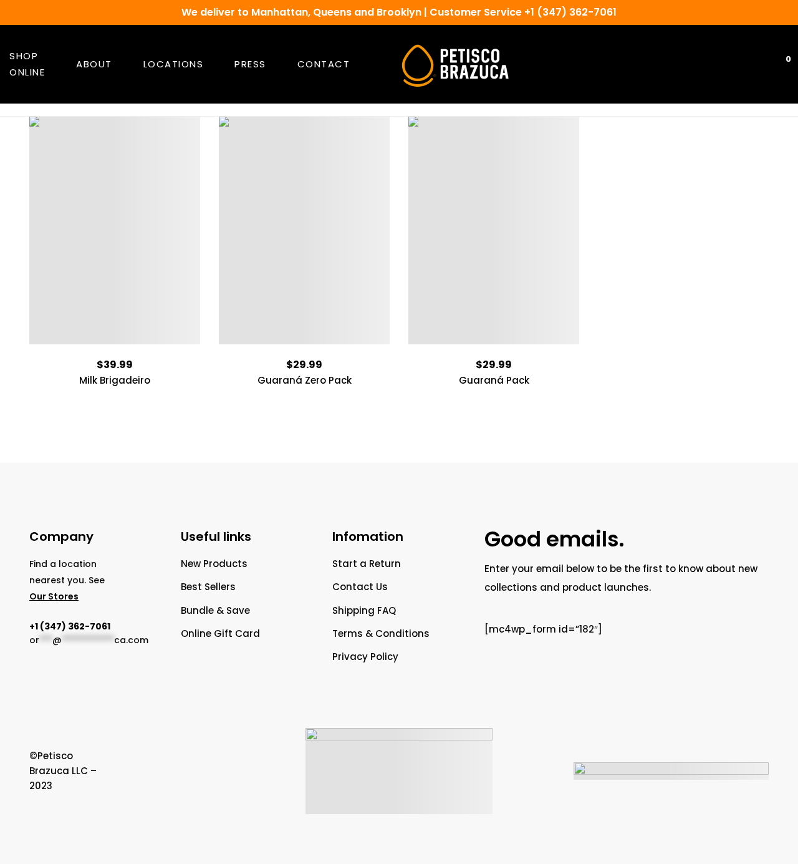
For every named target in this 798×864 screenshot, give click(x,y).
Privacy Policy (365, 656)
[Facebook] (108, 771)
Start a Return (366, 563)
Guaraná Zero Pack (304, 380)
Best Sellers (208, 586)
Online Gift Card (220, 633)
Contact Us (360, 586)
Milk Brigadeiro (114, 380)
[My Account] (745, 65)
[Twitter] (131, 771)
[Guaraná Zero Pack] (304, 230)
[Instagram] (177, 771)
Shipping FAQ (364, 610)
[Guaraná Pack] (493, 230)
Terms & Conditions (381, 633)
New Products (214, 563)
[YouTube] (154, 771)
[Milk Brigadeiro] (114, 230)
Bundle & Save (215, 610)
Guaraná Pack (494, 380)
